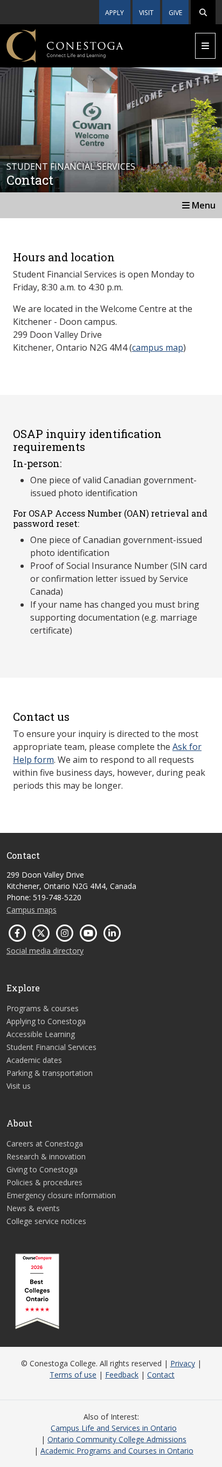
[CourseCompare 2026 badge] (37, 1291)
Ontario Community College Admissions (116, 1439)
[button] (203, 12)
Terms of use (73, 1374)
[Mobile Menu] (205, 46)
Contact (161, 1374)
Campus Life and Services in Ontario (114, 1428)
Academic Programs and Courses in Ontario (116, 1450)
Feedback (121, 1374)
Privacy (182, 1363)
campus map (157, 347)
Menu (203, 205)
